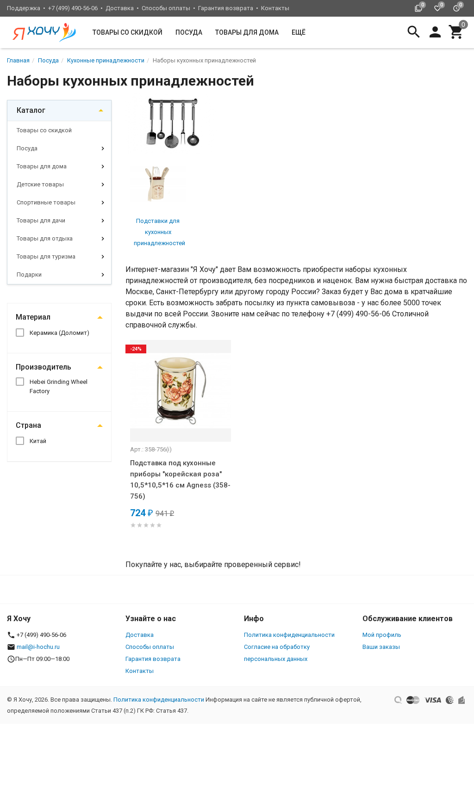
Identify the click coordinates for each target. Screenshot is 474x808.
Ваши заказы (381, 646)
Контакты (275, 8)
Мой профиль (381, 634)
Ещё (299, 32)
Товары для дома (247, 32)
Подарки (29, 274)
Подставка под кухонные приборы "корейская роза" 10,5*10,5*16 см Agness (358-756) (180, 479)
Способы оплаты (166, 8)
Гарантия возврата (225, 8)
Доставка (120, 8)
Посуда (188, 32)
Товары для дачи (41, 220)
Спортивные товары (46, 202)
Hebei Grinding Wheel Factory (58, 386)
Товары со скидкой (127, 32)
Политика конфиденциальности (289, 634)
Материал (33, 317)
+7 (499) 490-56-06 (73, 8)
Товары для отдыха (45, 238)
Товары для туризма (46, 256)
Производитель (43, 367)
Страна (28, 425)
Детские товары (40, 184)
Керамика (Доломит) (59, 332)
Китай (38, 441)
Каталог (31, 110)
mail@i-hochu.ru (38, 646)
